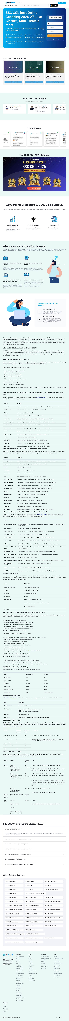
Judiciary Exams (19, 971)
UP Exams (18, 980)
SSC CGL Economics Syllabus (13, 942)
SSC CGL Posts (49, 913)
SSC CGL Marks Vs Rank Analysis (14, 909)
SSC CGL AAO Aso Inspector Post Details (35, 893)
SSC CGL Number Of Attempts (52, 909)
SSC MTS (43, 965)
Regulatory (18, 960)
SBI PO (30, 956)
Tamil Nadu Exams (19, 970)
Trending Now (56, 956)
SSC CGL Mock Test (41, 514)
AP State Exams (19, 995)
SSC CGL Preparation (31, 651)
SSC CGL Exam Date (30, 901)
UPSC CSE (30, 975)
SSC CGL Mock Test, (40, 397)
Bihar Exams (18, 988)
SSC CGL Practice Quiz (11, 917)
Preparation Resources (58, 958)
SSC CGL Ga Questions (31, 930)
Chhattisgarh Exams (20, 998)
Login (58, 39)
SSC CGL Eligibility (10, 885)
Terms (4, 1011)
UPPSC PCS (31, 976)
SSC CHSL (30, 968)
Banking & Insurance (20, 956)
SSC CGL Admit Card (10, 889)
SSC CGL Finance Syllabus (12, 938)
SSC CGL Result (29, 889)
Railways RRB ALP (44, 966)
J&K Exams (18, 978)
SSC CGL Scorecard (50, 921)
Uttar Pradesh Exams (58, 973)
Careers (4, 1006)
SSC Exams (18, 958)
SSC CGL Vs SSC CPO (50, 925)
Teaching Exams (19, 993)
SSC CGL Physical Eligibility (12, 913)
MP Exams (18, 990)
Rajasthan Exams (19, 981)
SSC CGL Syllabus (30, 881)
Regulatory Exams (57, 965)
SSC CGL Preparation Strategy (33, 917)
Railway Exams (19, 965)
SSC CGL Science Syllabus (32, 921)
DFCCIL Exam (31, 978)
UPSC (17, 961)
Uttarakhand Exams (19, 983)
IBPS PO (30, 958)
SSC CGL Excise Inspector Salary (53, 901)
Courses (5, 5)
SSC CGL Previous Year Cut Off (52, 917)
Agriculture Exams (19, 975)
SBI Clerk (30, 960)
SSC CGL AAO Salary (50, 938)
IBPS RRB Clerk (31, 965)
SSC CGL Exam (8, 576)
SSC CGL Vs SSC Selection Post (13, 930)
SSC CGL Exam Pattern (11, 726)
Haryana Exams (19, 986)
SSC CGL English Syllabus (12, 901)
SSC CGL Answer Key (11, 897)
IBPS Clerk (30, 961)
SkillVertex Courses (19, 1000)
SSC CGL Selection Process (10, 697)
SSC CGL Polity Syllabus (31, 913)
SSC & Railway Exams (58, 963)
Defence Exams (19, 992)
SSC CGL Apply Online (31, 897)
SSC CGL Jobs (48, 905)
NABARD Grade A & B (33, 973)
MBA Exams (18, 963)
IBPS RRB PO (31, 963)
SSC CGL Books (49, 897)
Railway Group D (32, 980)
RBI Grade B (31, 971)
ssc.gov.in (26, 609)
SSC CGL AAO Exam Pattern (32, 938)
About (4, 1004)
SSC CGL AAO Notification (51, 889)
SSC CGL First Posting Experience (14, 905)
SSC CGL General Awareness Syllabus (15, 934)
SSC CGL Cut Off (49, 885)
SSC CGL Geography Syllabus (32, 905)
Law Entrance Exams (20, 973)
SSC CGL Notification (11, 881)
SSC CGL (30, 966)
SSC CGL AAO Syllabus (11, 893)
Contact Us (5, 1008)
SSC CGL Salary (29, 885)
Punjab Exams (18, 985)
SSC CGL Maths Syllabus (31, 909)
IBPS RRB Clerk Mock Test (46, 958)
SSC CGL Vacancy (30, 925)
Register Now (55, 35)
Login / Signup (62, 2)
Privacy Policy (5, 1009)
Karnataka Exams (19, 968)
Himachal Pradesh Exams (21, 997)
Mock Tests (10, 5)
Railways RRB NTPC (32, 970)
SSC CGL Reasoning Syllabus (13, 921)
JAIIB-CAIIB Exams (19, 966)
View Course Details (13, 82)
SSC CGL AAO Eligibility (31, 942)
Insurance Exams (57, 961)
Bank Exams (56, 960)
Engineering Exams (19, 976)
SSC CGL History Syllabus (33, 934)
